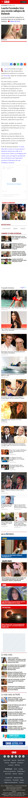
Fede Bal (7, 76)
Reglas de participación (10, 782)
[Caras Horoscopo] (14, 744)
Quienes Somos (18, 777)
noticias (14, 539)
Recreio (15, 774)
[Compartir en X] (15, 64)
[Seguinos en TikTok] (16, 756)
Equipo (22, 780)
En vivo (24, 2)
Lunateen (11, 765)
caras (14, 585)
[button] (14, 33)
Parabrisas (20, 762)
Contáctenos (7, 780)
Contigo (21, 769)
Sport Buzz (8, 774)
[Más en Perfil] (10, 534)
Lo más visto (6, 654)
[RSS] (20, 756)
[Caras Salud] (14, 738)
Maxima (21, 774)
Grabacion (23, 228)
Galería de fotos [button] (15, 21)
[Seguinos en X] (12, 756)
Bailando (15, 228)
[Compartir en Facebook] (11, 64)
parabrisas (14, 608)
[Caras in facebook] (8, 756)
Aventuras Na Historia (9, 771)
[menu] (2, 2)
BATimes (17, 765)
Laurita (6, 69)
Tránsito (21, 782)
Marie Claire (21, 760)
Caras (15, 769)
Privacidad (16, 780)
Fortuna (7, 762)
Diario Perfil (7, 760)
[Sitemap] (23, 756)
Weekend (13, 762)
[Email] (25, 64)
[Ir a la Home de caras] (6, 2)
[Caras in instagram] (5, 756)
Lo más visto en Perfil (10, 694)
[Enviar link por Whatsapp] (18, 64)
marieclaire (14, 561)
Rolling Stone (21, 771)
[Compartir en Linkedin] (21, 64)
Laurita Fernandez (6, 228)
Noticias (14, 760)
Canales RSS (8, 777)
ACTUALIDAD (4, 5)
